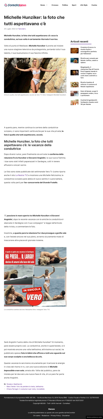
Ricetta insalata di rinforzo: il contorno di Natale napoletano (89, 84)
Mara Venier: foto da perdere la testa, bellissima (25, 386)
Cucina (94, 5)
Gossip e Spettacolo (14, 384)
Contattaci (66, 403)
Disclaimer (66, 415)
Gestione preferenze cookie (94, 417)
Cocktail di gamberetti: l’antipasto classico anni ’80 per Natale (89, 102)
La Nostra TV (21, 175)
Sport (74, 5)
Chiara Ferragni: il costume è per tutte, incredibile (25, 389)
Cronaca (55, 5)
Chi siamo (36, 415)
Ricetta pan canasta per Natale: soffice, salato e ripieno (89, 60)
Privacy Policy (56, 415)
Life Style (84, 5)
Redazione (45, 415)
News (42, 5)
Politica (65, 5)
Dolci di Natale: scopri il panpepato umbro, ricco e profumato (89, 93)
